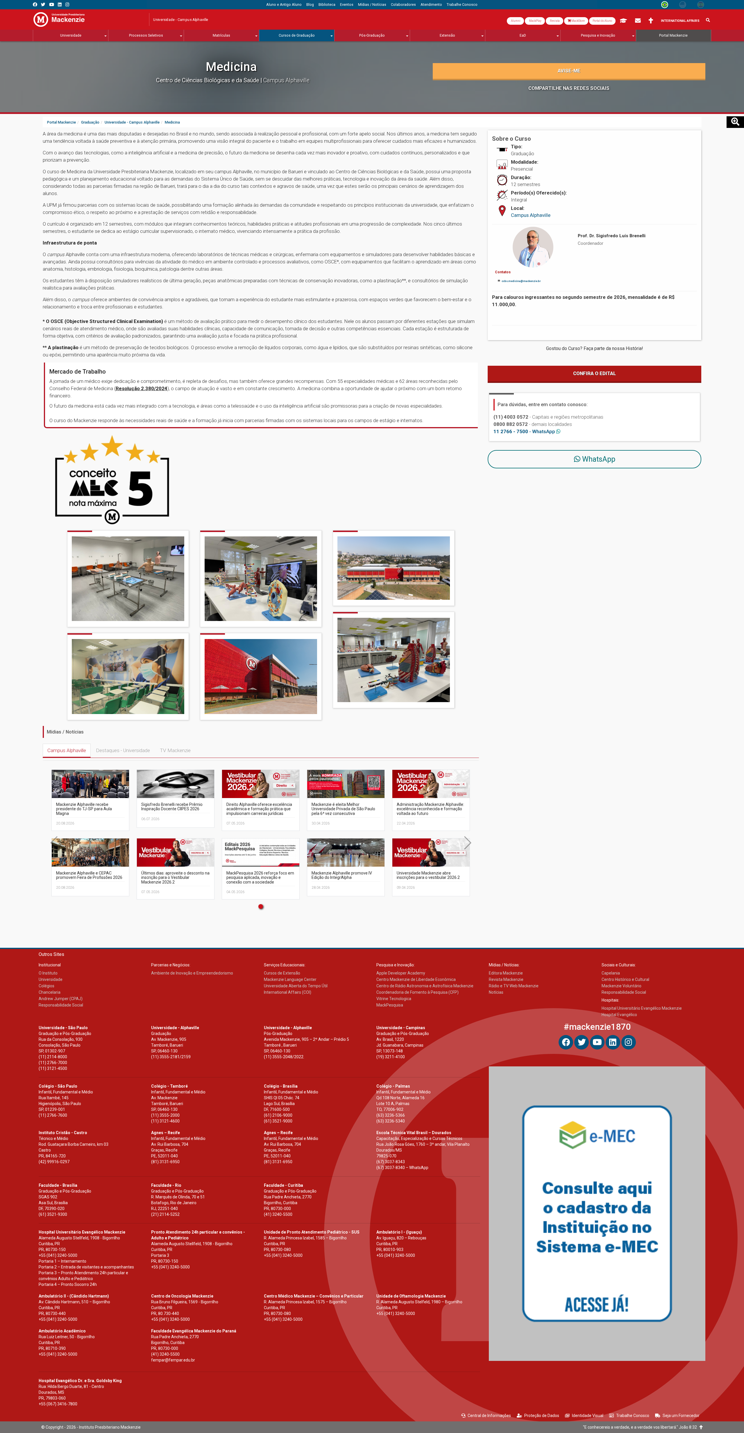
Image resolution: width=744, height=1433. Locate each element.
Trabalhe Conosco (632, 1415)
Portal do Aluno (602, 20)
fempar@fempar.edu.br (173, 1360)
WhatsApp (597, 459)
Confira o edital (594, 373)
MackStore (578, 20)
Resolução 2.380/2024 (141, 388)
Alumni (515, 20)
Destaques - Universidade (123, 750)
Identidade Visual (587, 1415)
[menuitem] (284, 4)
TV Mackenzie (175, 750)
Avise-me (569, 71)
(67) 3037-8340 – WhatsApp (402, 1167)
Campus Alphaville (66, 750)
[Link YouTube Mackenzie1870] (52, 4)
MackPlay (534, 20)
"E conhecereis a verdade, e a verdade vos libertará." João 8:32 (641, 1427)
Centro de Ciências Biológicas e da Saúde (208, 80)
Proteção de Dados (541, 1415)
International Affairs (680, 21)
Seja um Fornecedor (681, 1415)
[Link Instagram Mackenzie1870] (67, 4)
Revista (554, 20)
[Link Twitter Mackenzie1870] (43, 4)
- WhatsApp (524, 431)
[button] (260, 906)
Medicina (231, 67)
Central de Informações (489, 1415)
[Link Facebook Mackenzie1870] (35, 4)
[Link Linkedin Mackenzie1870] (59, 4)
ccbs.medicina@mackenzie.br (521, 281)
